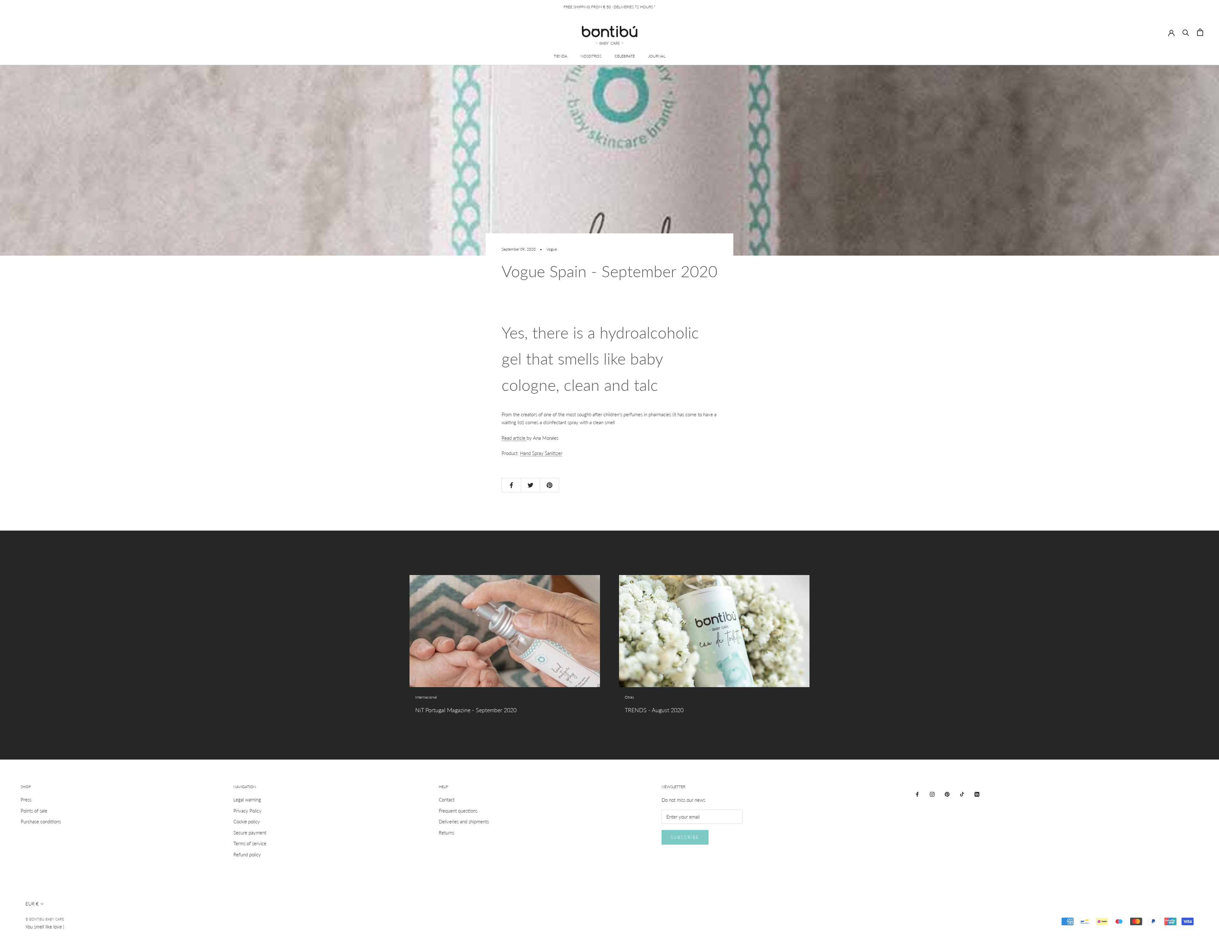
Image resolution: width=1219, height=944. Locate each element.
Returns (446, 832)
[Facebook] (917, 794)
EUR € (32, 904)
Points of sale (34, 810)
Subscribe (685, 837)
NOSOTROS (591, 56)
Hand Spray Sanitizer (541, 453)
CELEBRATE (625, 56)
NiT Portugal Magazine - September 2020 (465, 709)
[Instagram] (932, 794)
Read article (514, 438)
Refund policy (247, 854)
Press (26, 799)
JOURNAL (656, 56)
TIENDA (560, 56)
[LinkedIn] (977, 794)
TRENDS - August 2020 (654, 709)
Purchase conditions (41, 821)
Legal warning (247, 799)
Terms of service (249, 843)
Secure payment (249, 832)
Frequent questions (458, 810)
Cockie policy (246, 821)
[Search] (1185, 32)
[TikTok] (962, 794)
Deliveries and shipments (464, 821)
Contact (447, 799)
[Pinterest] (947, 794)
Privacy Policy (247, 810)
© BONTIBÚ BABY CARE (44, 919)
